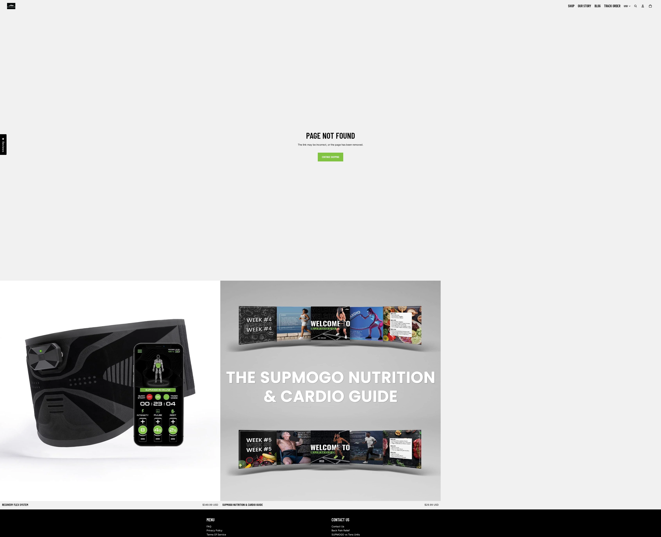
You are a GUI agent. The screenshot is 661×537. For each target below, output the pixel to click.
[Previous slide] (5, 391)
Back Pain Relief (341, 530)
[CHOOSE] (215, 496)
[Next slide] (215, 391)
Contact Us (338, 526)
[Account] (643, 6)
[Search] (635, 6)
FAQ (209, 526)
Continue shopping (330, 157)
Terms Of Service (216, 534)
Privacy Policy (214, 530)
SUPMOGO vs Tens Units (346, 534)
